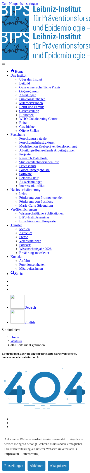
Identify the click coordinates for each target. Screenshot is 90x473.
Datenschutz (29, 453)
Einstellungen (13, 466)
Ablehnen (36, 466)
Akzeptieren (58, 466)
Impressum (11, 453)
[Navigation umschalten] (3, 64)
